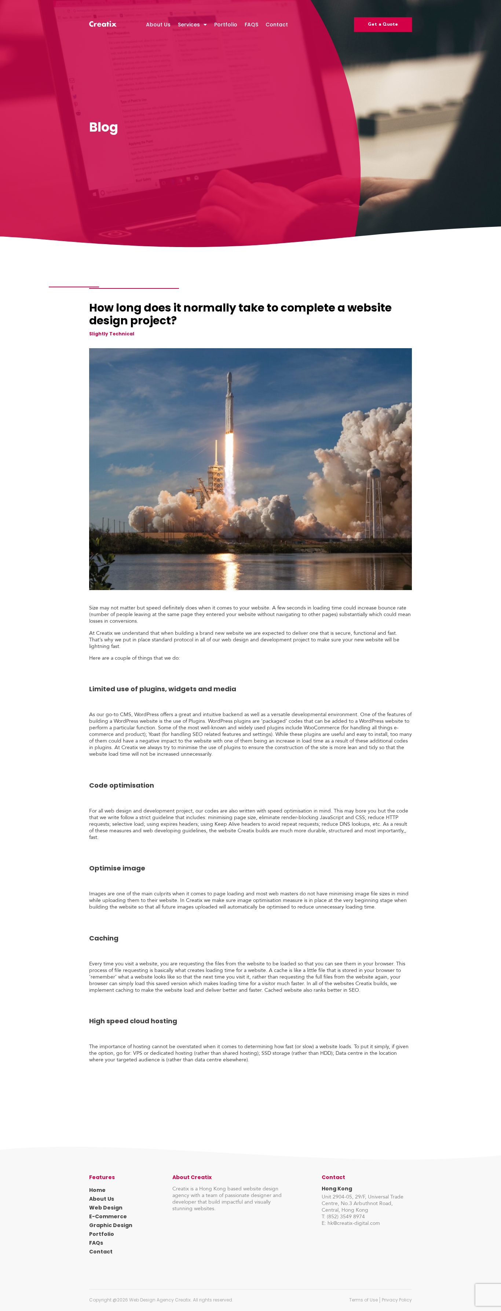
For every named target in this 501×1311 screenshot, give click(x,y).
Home (97, 1190)
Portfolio (225, 24)
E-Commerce (108, 1216)
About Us (158, 24)
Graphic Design (110, 1225)
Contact (277, 24)
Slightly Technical (111, 334)
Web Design (105, 1207)
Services (189, 24)
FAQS (251, 24)
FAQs (96, 1242)
